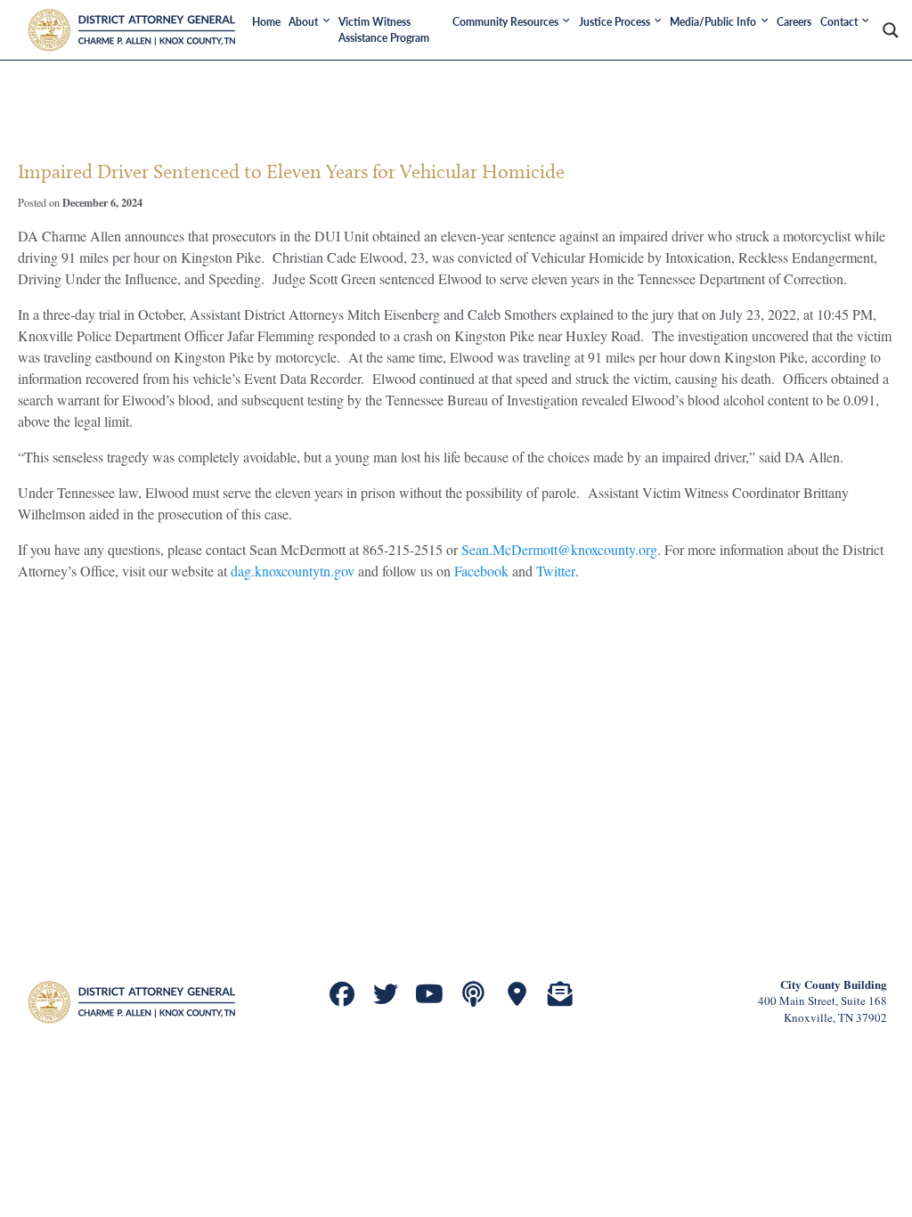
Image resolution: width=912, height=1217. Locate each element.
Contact (839, 21)
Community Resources (505, 21)
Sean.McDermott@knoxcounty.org (559, 549)
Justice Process (614, 21)
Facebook (481, 570)
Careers (794, 21)
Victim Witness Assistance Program (383, 29)
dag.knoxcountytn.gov (292, 570)
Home (266, 21)
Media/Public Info (713, 21)
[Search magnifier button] (890, 30)
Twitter (555, 570)
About (303, 21)
